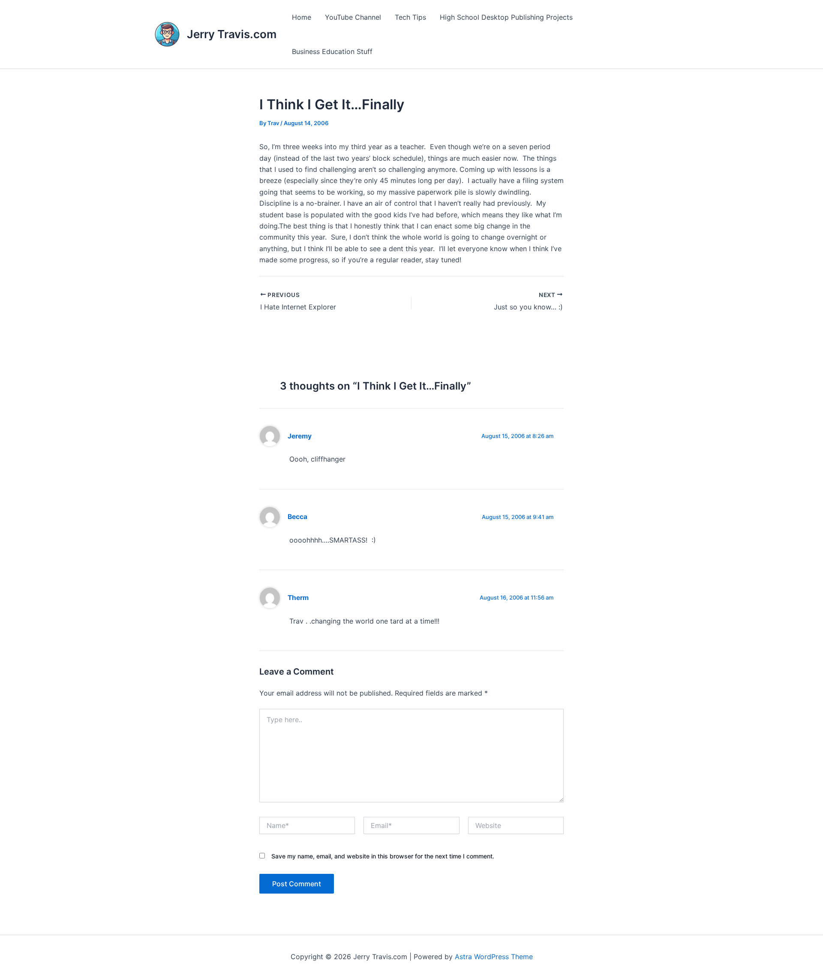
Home (301, 17)
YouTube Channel (353, 17)
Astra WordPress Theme (494, 956)
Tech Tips (410, 17)
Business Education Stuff (332, 51)
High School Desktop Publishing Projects (506, 17)
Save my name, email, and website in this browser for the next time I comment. (382, 856)
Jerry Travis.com (231, 34)
